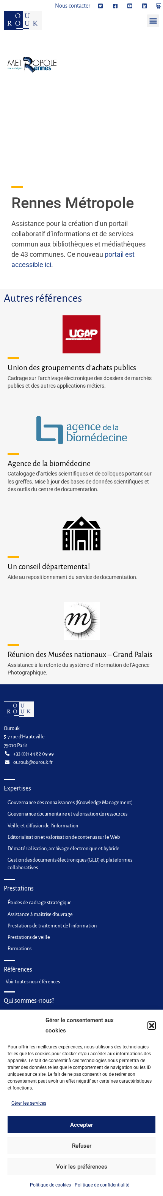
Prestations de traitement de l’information (52, 926)
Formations (19, 948)
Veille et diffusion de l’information (43, 826)
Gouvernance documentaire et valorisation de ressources (67, 814)
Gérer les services (28, 1103)
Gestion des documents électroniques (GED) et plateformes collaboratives (70, 863)
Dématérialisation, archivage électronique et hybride (63, 848)
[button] (151, 1025)
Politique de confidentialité (102, 1185)
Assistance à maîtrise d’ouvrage (40, 914)
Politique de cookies (50, 1185)
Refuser (81, 1145)
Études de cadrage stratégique (40, 902)
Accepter (81, 1124)
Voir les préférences (81, 1166)
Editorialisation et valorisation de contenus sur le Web (64, 837)
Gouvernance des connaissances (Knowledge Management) (70, 802)
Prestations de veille (29, 937)
